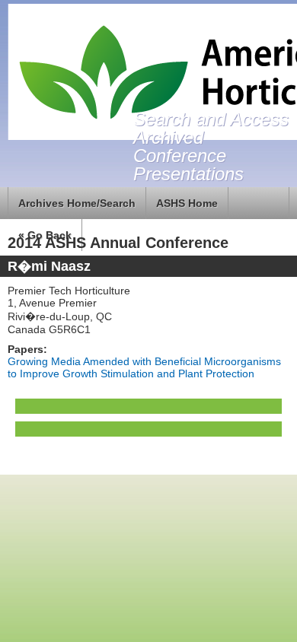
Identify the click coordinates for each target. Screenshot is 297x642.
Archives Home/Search (77, 203)
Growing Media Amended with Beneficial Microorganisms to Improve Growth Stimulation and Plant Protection (144, 367)
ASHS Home (187, 203)
